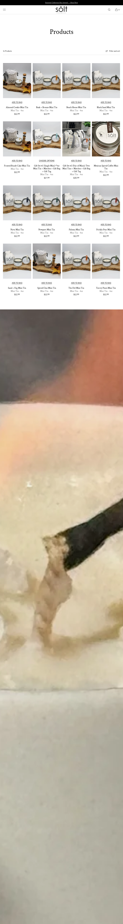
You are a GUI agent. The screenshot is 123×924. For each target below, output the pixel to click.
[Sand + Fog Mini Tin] (17, 261)
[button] (109, 9)
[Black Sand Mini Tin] (106, 80)
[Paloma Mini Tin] (76, 202)
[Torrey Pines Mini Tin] (106, 261)
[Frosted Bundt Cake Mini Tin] (17, 139)
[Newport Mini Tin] (47, 202)
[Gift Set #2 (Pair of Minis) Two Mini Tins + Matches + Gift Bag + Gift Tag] (76, 139)
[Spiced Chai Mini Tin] (47, 261)
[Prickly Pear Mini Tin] (106, 202)
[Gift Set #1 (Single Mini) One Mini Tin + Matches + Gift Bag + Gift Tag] (47, 139)
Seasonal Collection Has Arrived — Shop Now (61, 2)
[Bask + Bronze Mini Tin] (47, 80)
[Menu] (6, 9)
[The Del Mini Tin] (76, 261)
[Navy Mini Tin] (17, 202)
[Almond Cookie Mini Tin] (17, 80)
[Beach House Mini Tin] (76, 80)
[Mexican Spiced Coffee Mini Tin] (106, 139)
